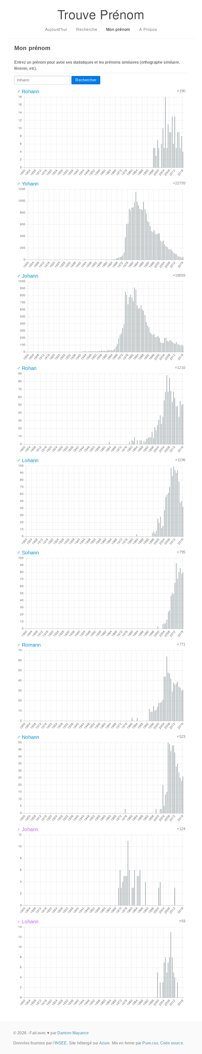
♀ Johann (27, 829)
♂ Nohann (28, 737)
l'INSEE (60, 1043)
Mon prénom (118, 29)
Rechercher (85, 80)
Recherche (86, 29)
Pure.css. (150, 1043)
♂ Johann (27, 276)
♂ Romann (29, 645)
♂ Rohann (28, 91)
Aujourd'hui (56, 29)
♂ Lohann (27, 460)
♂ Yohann (27, 183)
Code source (171, 1043)
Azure (104, 1043)
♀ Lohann (27, 921)
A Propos (148, 29)
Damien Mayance (73, 1033)
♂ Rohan (26, 368)
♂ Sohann (28, 552)
